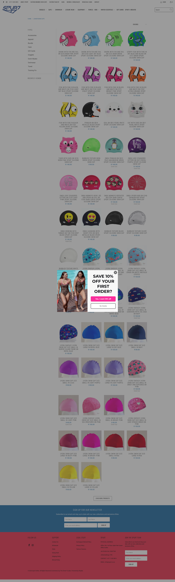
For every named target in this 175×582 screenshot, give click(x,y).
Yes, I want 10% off (103, 299)
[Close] (115, 272)
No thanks (103, 306)
